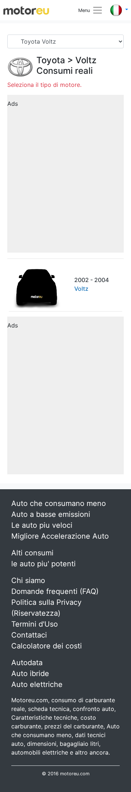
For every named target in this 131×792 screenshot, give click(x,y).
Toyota (50, 60)
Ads (12, 103)
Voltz (85, 60)
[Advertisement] (65, 176)
